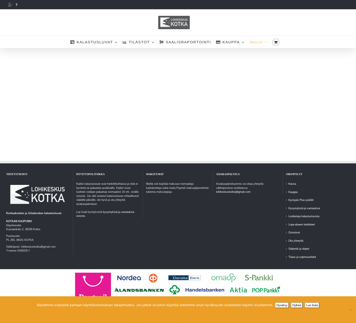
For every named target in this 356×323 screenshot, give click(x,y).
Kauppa (292, 192)
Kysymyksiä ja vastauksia (304, 208)
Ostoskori (294, 232)
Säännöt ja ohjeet (298, 248)
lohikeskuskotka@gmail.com (233, 191)
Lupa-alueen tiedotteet (301, 224)
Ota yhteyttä (295, 240)
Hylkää (296, 305)
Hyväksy (281, 305)
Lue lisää (312, 305)
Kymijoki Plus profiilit (301, 200)
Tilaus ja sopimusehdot (302, 256)
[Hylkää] (351, 310)
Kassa (292, 183)
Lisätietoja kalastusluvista (303, 216)
